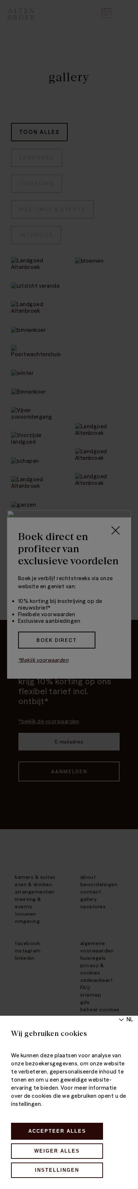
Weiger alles (57, 1151)
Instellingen (57, 1170)
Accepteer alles (57, 1131)
